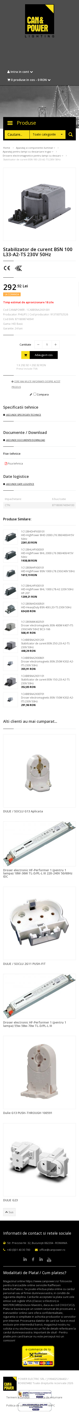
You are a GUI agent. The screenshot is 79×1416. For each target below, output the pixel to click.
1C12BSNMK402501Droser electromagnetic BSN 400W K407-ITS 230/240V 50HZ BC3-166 (47, 625)
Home (6, 147)
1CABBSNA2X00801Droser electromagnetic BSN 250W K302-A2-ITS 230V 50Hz (47, 661)
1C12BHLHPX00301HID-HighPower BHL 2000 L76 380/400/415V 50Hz (47, 553)
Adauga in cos (44, 355)
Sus (10, 1212)
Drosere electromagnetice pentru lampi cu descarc (32, 155)
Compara (42, 394)
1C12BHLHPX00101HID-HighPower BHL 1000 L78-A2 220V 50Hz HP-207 (47, 589)
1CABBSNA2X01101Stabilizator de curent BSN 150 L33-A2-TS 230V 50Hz (45, 679)
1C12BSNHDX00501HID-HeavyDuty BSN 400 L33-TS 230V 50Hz (46, 605)
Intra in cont (20, 72)
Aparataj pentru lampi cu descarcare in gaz (27, 151)
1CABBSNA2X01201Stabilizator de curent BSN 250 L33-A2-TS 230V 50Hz (45, 643)
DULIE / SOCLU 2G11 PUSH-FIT (24, 964)
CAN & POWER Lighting (39, 21)
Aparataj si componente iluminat (35, 147)
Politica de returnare (49, 1397)
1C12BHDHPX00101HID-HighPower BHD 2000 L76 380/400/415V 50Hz (47, 535)
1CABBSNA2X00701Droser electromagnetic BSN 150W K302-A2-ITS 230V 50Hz (47, 697)
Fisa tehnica (15, 463)
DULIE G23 (10, 1200)
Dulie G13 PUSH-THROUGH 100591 (27, 1113)
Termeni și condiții (17, 1397)
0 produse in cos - (28, 80)
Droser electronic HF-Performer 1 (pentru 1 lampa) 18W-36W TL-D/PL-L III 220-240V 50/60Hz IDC (37, 873)
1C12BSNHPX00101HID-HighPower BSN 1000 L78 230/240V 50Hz (48, 569)
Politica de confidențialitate (23, 1405)
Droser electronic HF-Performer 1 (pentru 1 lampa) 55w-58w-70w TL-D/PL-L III (34, 1024)
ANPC (51, 1405)
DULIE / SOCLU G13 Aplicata (23, 811)
